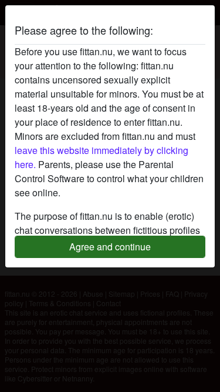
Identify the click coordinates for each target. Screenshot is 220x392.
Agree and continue (110, 246)
